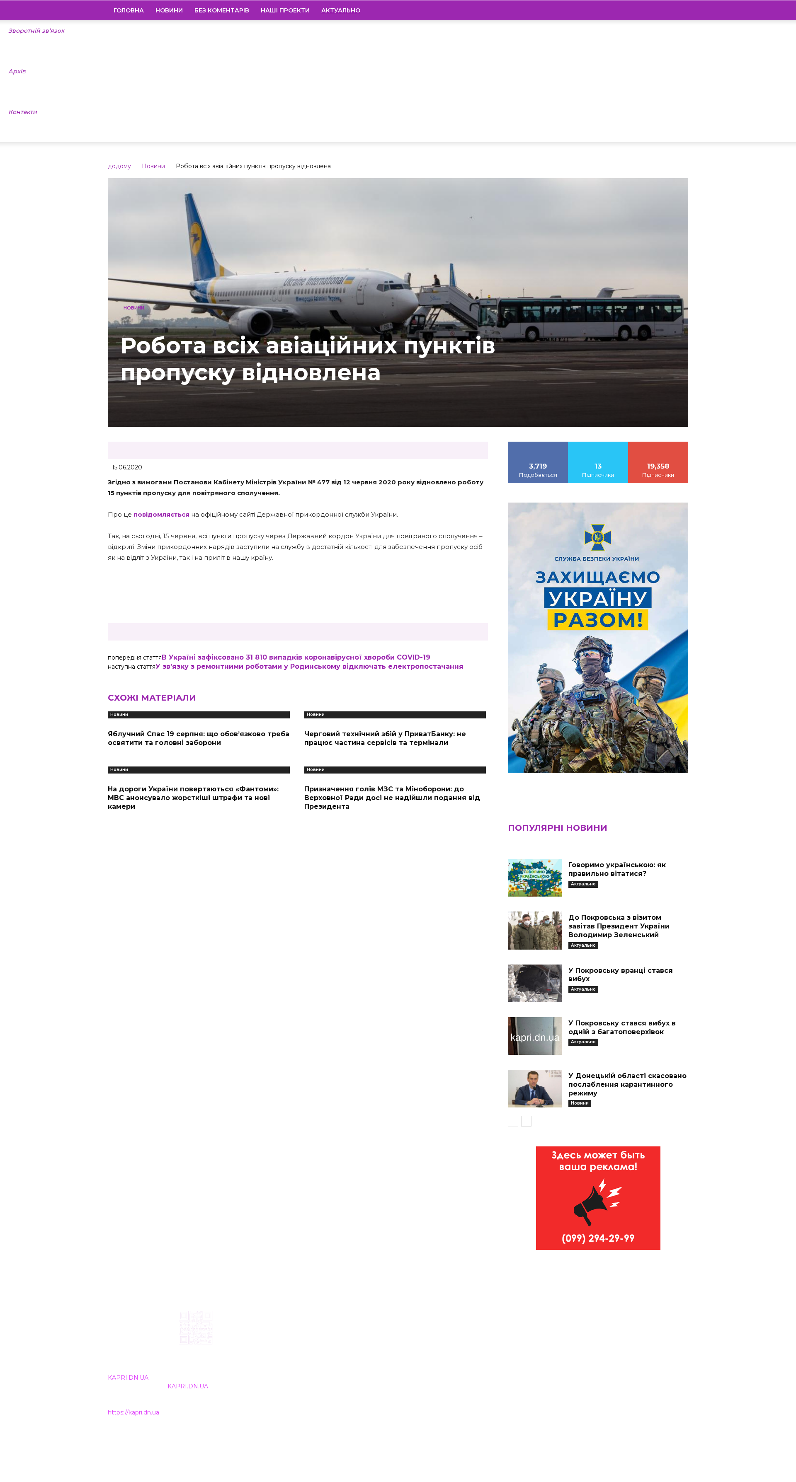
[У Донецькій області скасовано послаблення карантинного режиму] (535, 1088)
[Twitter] (668, 10)
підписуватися (658, 444)
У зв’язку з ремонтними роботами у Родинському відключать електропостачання (309, 666)
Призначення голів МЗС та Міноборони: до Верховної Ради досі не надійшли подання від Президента (392, 797)
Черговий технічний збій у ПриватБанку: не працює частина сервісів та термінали (385, 738)
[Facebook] (625, 10)
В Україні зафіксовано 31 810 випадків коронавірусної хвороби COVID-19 (296, 657)
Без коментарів (221, 10)
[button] (678, 11)
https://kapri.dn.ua (133, 1412)
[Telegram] (654, 10)
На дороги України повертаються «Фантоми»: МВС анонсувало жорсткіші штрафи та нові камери (193, 797)
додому (119, 166)
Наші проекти (285, 10)
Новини (169, 10)
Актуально (583, 884)
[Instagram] (639, 10)
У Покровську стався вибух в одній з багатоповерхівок (622, 1027)
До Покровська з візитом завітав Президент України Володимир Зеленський (619, 926)
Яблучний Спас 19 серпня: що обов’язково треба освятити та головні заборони (198, 738)
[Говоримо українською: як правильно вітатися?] (535, 878)
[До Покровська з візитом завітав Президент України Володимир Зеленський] (535, 930)
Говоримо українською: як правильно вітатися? (617, 869)
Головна (129, 10)
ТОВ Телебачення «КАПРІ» (349, 1363)
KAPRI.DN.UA (128, 1377)
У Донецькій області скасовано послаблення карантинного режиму (627, 1084)
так (538, 444)
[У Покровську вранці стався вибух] (535, 983)
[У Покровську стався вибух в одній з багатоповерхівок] (535, 1036)
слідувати (598, 444)
